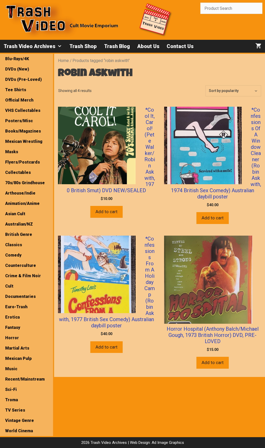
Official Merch (19, 100)
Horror (12, 337)
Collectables (18, 172)
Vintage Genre (19, 420)
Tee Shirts (15, 89)
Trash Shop (83, 46)
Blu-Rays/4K (17, 58)
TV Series (15, 410)
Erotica (12, 317)
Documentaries (20, 296)
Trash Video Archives (29, 46)
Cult (9, 286)
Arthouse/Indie (20, 193)
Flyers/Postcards (22, 162)
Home (63, 60)
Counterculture (20, 265)
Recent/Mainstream (25, 379)
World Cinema (19, 430)
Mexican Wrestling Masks (23, 146)
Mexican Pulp (18, 358)
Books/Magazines (23, 131)
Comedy (13, 255)
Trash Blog (117, 46)
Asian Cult (15, 213)
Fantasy (12, 327)
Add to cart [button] (106, 211)
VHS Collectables (22, 110)
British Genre (18, 234)
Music (11, 368)
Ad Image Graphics (167, 442)
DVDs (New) (17, 69)
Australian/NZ (19, 224)
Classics (13, 244)
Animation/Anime (22, 203)
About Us (148, 46)
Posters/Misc (19, 120)
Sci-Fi (11, 389)
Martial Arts (17, 348)
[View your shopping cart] (258, 46)
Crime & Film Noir (23, 275)
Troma (11, 399)
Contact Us (180, 46)
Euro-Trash (16, 306)
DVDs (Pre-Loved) (23, 79)
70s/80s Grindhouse (25, 182)
